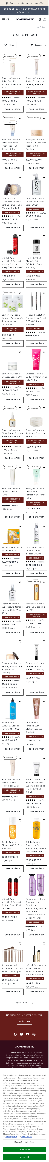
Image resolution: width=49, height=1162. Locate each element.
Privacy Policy (11, 1137)
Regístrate (24, 1021)
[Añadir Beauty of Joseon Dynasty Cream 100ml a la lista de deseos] (20, 467)
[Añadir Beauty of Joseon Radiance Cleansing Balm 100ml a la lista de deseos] (44, 408)
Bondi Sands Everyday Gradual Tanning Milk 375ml (11, 725)
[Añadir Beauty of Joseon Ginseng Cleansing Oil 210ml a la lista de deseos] (44, 582)
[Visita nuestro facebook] (15, 1034)
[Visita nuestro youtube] (28, 1034)
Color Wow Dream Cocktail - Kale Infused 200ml (35, 550)
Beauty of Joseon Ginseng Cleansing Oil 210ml (35, 606)
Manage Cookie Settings (24, 1142)
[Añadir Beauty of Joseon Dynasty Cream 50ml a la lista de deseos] (20, 352)
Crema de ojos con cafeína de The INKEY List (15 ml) (35, 666)
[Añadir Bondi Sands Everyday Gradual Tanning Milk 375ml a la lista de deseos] (20, 701)
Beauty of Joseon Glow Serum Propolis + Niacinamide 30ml (12, 433)
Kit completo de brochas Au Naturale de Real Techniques (12, 968)
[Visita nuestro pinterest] (34, 1034)
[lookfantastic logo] (24, 19)
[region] (24, 1115)
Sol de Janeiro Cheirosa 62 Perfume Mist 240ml (12, 845)
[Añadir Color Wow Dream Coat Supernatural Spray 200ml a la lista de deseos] (44, 177)
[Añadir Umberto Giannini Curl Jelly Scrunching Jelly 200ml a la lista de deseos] (44, 352)
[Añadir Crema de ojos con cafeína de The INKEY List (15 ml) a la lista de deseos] (44, 641)
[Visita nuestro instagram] (21, 1034)
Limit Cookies (24, 1150)
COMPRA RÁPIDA (12, 109)
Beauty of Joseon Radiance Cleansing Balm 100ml (36, 433)
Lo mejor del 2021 (24, 35)
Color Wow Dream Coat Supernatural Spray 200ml (35, 201)
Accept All (24, 1157)
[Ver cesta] (45, 19)
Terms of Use (26, 1137)
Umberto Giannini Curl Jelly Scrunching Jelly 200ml (36, 376)
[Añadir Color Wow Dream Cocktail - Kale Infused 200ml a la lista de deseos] (44, 526)
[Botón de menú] (3, 19)
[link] (40, 19)
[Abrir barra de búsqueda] (8, 19)
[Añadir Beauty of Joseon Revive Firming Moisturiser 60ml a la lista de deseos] (20, 758)
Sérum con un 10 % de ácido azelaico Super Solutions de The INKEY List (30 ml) (36, 785)
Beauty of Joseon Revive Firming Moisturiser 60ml (11, 782)
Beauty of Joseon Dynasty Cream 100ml (11, 491)
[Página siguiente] (32, 1002)
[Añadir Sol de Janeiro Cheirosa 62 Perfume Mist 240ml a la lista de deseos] (20, 820)
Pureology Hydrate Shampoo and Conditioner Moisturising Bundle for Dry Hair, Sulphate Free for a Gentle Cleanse (36, 908)
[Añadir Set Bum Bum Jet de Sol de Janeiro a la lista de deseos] (20, 526)
